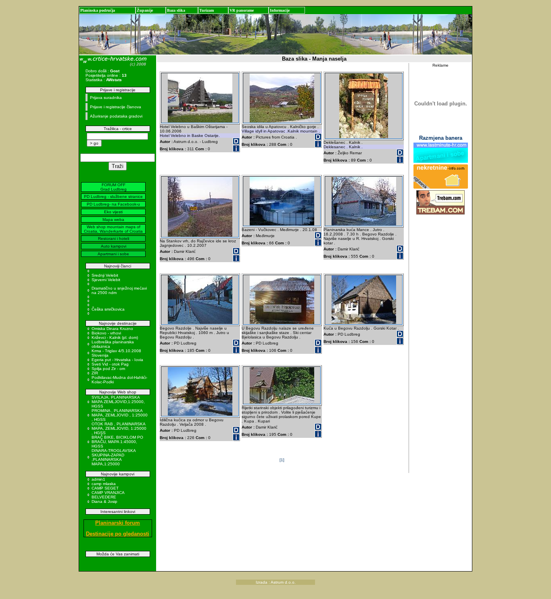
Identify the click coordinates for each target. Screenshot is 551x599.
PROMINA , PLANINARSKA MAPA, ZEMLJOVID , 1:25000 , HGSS (120, 415)
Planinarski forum (117, 523)
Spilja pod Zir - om (108, 368)
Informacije (280, 10)
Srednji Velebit (105, 275)
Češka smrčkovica (108, 309)
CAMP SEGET (105, 488)
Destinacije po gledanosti (117, 534)
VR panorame (242, 10)
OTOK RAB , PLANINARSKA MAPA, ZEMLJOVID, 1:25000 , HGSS (119, 428)
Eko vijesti (113, 212)
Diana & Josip (104, 501)
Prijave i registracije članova (115, 107)
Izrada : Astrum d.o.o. (276, 582)
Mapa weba (113, 219)
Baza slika (176, 10)
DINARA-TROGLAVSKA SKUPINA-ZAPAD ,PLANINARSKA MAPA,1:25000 (114, 457)
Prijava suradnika (106, 97)
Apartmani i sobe (113, 254)
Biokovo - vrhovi (106, 333)
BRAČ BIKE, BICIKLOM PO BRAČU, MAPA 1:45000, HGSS (117, 441)
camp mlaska (104, 483)
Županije (145, 10)
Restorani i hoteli (113, 238)
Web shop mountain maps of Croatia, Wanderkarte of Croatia (113, 229)
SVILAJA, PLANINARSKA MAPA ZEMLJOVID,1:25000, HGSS (118, 401)
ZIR (95, 373)
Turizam (206, 10)
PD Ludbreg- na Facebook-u (113, 204)
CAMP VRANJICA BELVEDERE (108, 494)
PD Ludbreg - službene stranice (113, 196)
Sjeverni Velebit (106, 279)
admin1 (98, 479)
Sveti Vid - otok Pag (110, 364)
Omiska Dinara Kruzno (112, 328)
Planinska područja (97, 10)
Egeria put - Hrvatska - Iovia (117, 359)
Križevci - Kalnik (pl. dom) (115, 337)
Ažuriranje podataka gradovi (116, 116)
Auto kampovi (113, 246)
